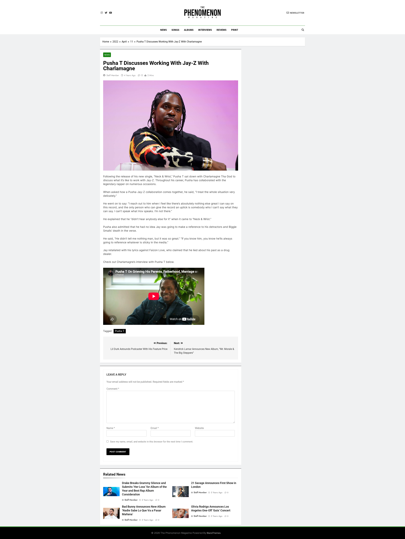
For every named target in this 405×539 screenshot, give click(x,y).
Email (155, 428)
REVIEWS (221, 30)
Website (199, 428)
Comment (112, 388)
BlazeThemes (214, 533)
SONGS (175, 30)
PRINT (234, 30)
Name (110, 428)
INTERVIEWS (205, 30)
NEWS (163, 30)
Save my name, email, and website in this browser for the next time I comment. (151, 441)
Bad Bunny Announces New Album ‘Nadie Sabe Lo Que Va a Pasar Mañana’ (144, 510)
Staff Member (112, 75)
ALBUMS (188, 30)
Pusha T (119, 331)
